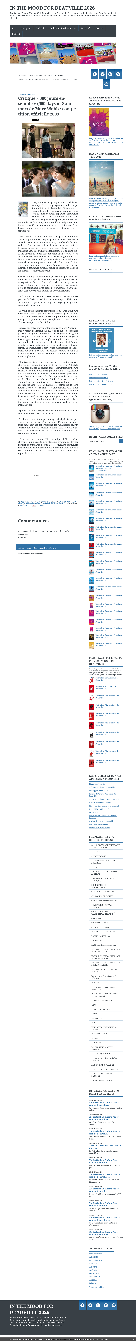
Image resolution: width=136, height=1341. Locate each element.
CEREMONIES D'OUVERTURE (103, 892)
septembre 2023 (95, 1277)
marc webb (63, 503)
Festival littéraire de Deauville (101, 821)
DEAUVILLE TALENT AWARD (103, 932)
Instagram (26, 28)
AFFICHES (95, 867)
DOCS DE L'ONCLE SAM (100, 936)
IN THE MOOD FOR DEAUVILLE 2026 (52, 8)
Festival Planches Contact (99, 828)
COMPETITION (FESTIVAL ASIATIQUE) (102, 906)
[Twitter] (102, 74)
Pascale (28, 548)
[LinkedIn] (110, 74)
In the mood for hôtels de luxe (101, 384)
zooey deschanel (47, 504)
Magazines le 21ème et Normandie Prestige (103, 816)
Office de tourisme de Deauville (102, 787)
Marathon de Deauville (98, 824)
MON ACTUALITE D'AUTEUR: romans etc (104, 1028)
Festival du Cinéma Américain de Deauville (102, 795)
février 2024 (94, 1273)
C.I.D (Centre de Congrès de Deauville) (104, 799)
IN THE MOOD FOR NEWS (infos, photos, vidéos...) (104, 995)
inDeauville (93, 812)
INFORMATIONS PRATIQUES (103, 1000)
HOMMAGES (96, 983)
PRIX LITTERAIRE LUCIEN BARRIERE (102, 1075)
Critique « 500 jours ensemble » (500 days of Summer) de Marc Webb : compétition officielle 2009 (47, 106)
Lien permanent (43, 501)
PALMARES (95, 1038)
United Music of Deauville (99, 809)
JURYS (93, 1005)
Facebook (86, 28)
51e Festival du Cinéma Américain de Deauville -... (104, 1118)
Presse (99, 28)
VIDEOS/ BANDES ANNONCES (103, 1080)
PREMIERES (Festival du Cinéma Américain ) (104, 1059)
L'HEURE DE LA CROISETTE (102, 1009)
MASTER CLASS (97, 1018)
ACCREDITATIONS (98, 856)
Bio (13, 28)
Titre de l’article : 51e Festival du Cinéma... (105, 1146)
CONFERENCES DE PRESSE (102, 923)
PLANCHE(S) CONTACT (100, 1054)
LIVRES (94, 1014)
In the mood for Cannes (98, 378)
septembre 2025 (95, 1254)
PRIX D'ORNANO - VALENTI (102, 1065)
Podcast (16, 34)
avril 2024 (93, 1270)
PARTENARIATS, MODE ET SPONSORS (102, 1048)
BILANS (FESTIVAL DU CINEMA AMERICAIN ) (104, 873)
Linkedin (40, 28)
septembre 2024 (95, 1260)
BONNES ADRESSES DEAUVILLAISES (99, 886)
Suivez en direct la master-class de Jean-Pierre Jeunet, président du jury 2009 (48, 79)
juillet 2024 (93, 1267)
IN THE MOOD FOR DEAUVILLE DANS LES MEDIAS (104, 988)
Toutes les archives (96, 1287)
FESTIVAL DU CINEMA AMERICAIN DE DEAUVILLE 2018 (105, 964)
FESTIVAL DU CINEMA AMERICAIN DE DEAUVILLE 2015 (105, 950)
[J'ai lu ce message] (134, 1339)
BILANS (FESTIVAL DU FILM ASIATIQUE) (102, 879)
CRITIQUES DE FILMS (100, 927)
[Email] (106, 84)
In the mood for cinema (98, 374)
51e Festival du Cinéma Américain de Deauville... (104, 1132)
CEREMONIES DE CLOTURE (102, 896)
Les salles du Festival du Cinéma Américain (34, 75)
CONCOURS (96, 918)
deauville (55, 503)
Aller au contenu (8, 2)
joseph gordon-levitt (32, 504)
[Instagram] (118, 74)
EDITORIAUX (96, 940)
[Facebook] (94, 74)
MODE (93, 1023)
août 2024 (93, 1264)
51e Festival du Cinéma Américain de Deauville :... (104, 1103)
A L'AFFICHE (96, 852)
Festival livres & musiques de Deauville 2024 (105, 977)
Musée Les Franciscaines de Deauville (104, 806)
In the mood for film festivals (101, 381)
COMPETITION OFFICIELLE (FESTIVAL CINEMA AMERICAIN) (105, 913)
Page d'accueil (58, 75)
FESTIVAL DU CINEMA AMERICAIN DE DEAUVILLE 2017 (105, 957)
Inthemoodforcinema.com (63, 28)
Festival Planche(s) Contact (100, 802)
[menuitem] (14, 28)
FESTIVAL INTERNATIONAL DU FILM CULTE (104, 970)
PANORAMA (96, 1043)
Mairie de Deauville (97, 784)
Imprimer (23, 505)
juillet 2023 (93, 1283)
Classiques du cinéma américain (104, 900)
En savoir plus (103, 1339)
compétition (58, 504)
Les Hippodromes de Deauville (101, 790)
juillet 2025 (93, 1257)
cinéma (48, 503)
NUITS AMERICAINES (100, 1034)
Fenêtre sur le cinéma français (103, 945)
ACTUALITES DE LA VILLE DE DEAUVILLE (103, 861)
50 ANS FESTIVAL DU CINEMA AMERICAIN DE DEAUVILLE (106, 846)
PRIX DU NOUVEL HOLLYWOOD (104, 1069)
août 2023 (93, 1280)
